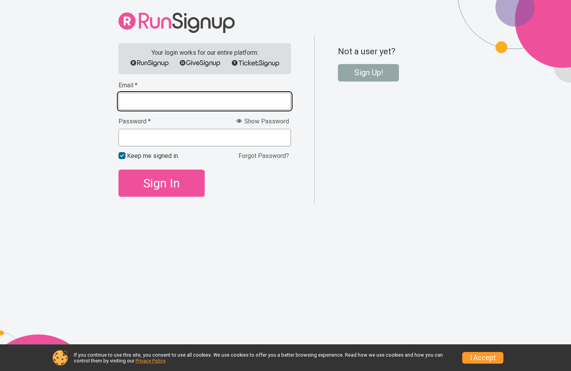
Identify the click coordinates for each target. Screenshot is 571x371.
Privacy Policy (150, 361)
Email (128, 85)
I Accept (483, 358)
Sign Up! (368, 72)
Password (134, 121)
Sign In (161, 183)
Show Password (266, 121)
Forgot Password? (263, 155)
